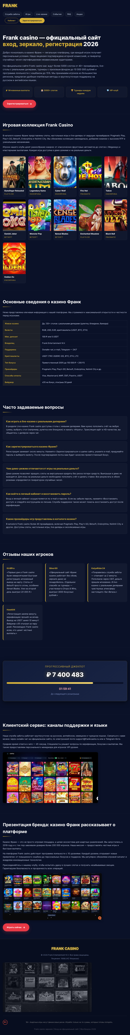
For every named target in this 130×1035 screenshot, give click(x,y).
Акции (80, 14)
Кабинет (11, 20)
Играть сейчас (14, 927)
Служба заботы (12, 14)
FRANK (10, 5)
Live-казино (41, 14)
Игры (28, 14)
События (57, 14)
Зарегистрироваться (32, 20)
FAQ (69, 14)
